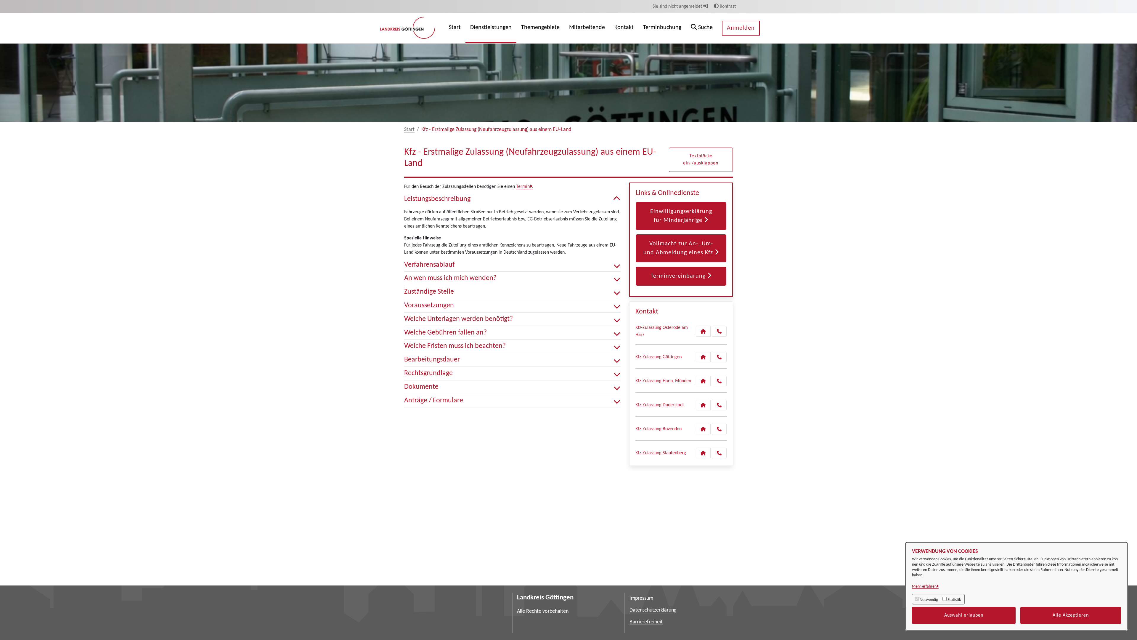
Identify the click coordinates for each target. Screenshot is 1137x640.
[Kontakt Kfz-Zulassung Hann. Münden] (703, 381)
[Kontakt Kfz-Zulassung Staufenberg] (703, 453)
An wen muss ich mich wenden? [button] (450, 278)
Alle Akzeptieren (1071, 615)
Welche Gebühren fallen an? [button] (445, 332)
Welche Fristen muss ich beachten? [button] (455, 346)
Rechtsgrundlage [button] (428, 373)
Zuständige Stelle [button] (429, 291)
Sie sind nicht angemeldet (678, 6)
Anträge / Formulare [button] (433, 400)
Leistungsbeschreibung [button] (437, 199)
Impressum (641, 598)
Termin (523, 186)
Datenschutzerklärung (652, 610)
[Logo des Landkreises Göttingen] (408, 28)
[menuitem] (454, 28)
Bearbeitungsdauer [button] (432, 359)
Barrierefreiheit (646, 622)
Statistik (954, 600)
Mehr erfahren (924, 586)
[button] (701, 28)
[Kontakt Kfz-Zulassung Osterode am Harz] (703, 331)
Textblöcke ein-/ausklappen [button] (700, 160)
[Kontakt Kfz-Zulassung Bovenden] (703, 429)
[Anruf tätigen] (719, 331)
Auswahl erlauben (963, 615)
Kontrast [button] (727, 6)
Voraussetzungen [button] (429, 305)
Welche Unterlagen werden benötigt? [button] (458, 319)
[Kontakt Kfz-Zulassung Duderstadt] (703, 405)
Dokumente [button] (421, 387)
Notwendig (929, 600)
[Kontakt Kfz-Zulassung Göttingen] (703, 357)
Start (409, 129)
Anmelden (741, 28)
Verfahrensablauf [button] (429, 264)
